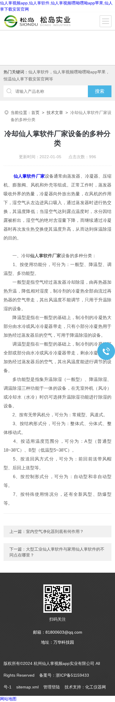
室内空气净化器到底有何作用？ (55, 531)
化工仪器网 (95, 687)
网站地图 (8, 698)
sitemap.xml (27, 687)
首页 (35, 112)
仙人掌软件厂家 (29, 176)
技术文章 (55, 112)
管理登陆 (51, 687)
